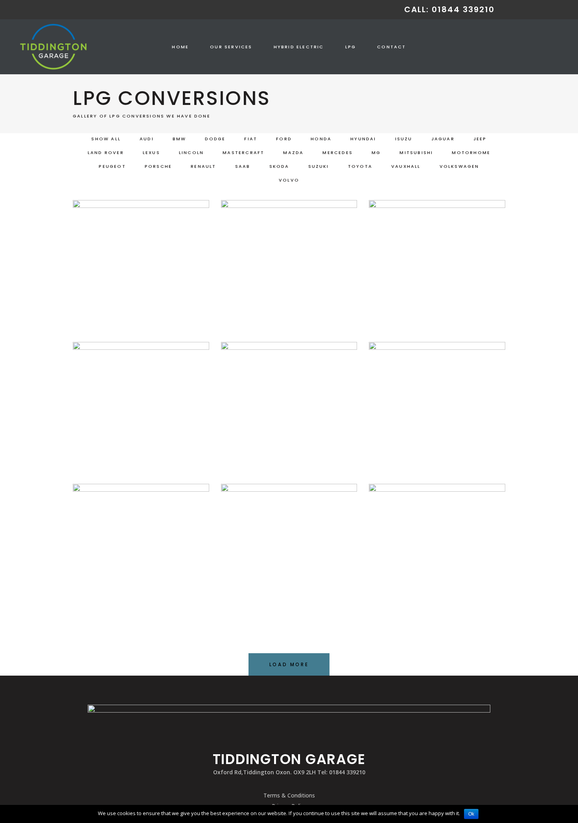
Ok (471, 814)
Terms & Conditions (289, 795)
